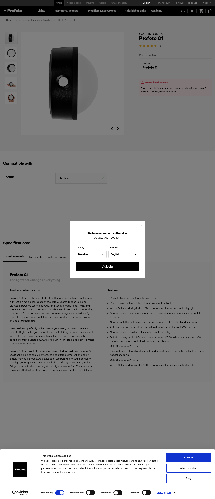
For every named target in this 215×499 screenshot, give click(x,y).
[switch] (90, 492)
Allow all (189, 457)
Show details (164, 492)
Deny (189, 478)
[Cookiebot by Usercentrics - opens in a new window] (20, 492)
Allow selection (188, 468)
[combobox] (91, 254)
